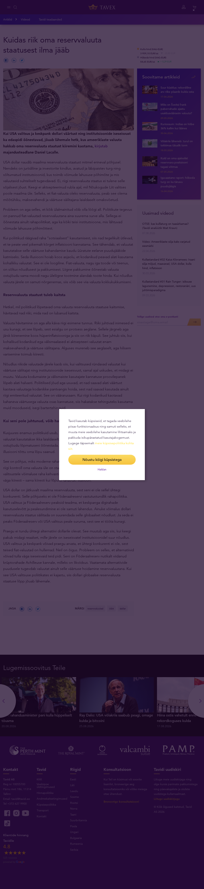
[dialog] (102, 444)
